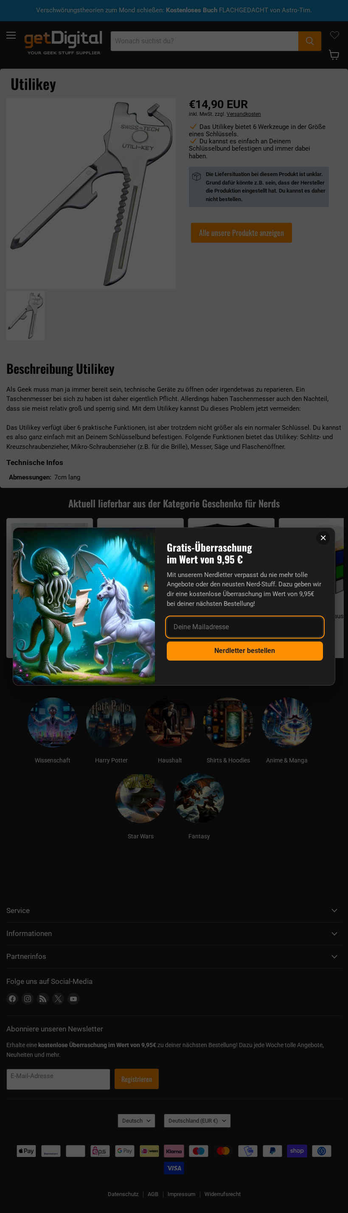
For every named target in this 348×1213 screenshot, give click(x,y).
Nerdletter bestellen (244, 651)
